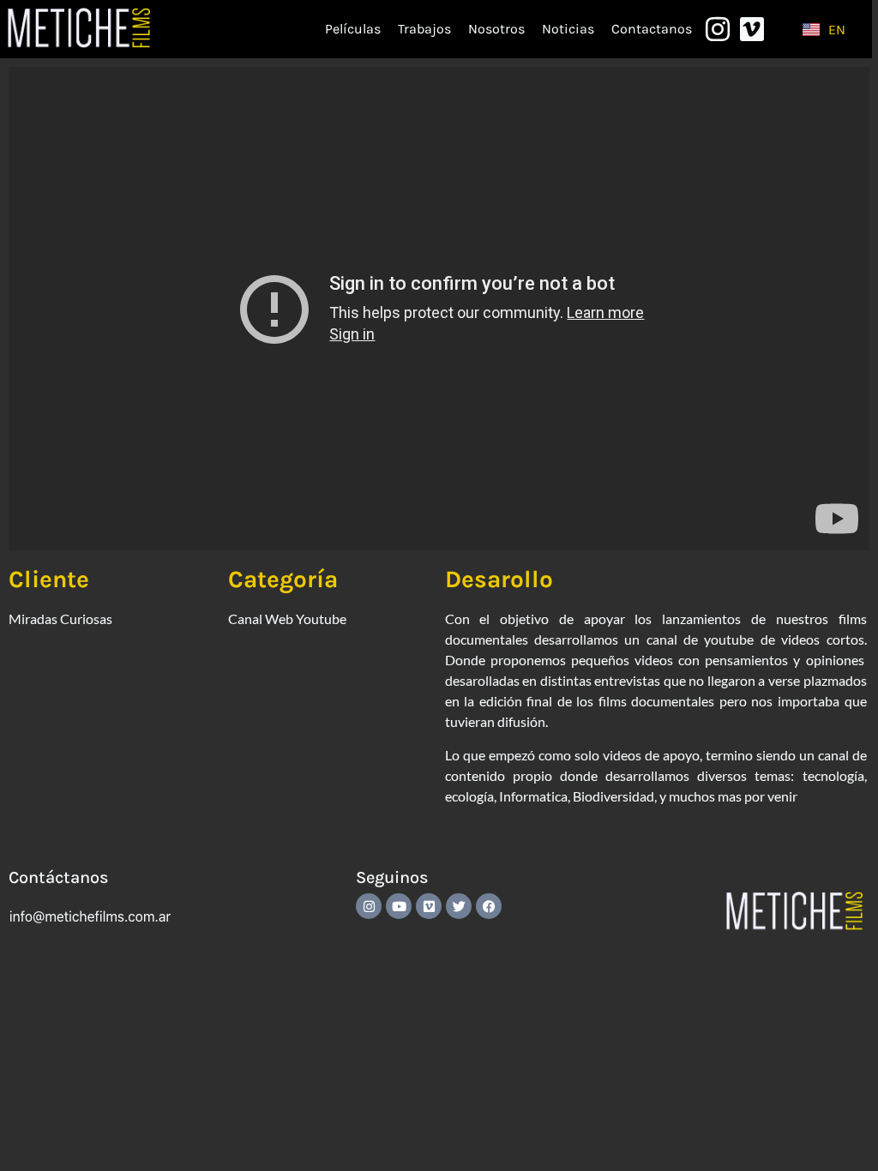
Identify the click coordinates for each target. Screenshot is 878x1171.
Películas (353, 29)
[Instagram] (369, 906)
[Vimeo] (429, 906)
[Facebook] (489, 906)
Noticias (568, 29)
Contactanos (651, 29)
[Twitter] (459, 906)
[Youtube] (399, 906)
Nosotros (496, 29)
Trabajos (424, 29)
